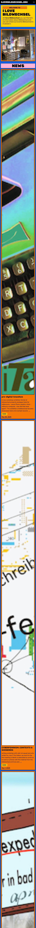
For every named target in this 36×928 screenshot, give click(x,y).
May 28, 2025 (6, 417)
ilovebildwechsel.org (14, 2)
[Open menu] (34, 2)
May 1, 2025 (6, 768)
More (4, 414)
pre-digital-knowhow (12, 397)
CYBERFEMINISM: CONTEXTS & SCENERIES (17, 748)
